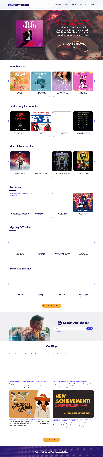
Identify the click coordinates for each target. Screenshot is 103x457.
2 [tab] (51, 96)
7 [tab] (55, 217)
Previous (8, 81)
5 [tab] (53, 217)
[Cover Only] (29, 16)
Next (94, 81)
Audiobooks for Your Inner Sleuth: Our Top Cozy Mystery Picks (26, 419)
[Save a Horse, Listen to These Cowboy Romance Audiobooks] (73, 366)
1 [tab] (49, 96)
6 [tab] (54, 217)
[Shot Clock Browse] (73, 39)
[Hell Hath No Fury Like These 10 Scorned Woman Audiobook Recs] (29, 366)
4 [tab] (53, 96)
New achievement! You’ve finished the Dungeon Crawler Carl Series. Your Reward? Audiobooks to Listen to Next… (72, 419)
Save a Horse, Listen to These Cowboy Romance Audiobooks (70, 381)
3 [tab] (52, 96)
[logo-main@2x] (18, 3)
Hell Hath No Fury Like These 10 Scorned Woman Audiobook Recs (28, 381)
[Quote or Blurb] (73, 20)
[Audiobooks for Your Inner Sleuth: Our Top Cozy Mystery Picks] (29, 404)
